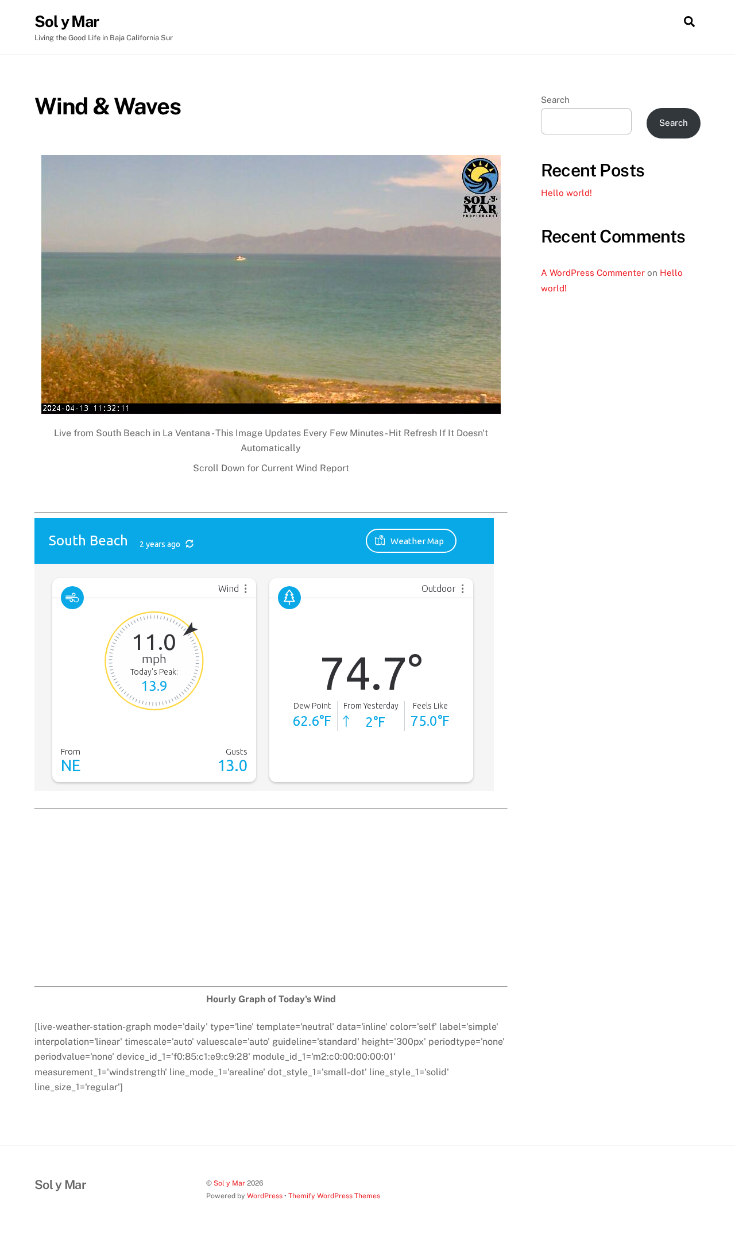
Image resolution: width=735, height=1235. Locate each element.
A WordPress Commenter (593, 273)
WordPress (265, 1195)
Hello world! (566, 193)
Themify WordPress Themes (334, 1195)
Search (555, 100)
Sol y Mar (229, 1183)
